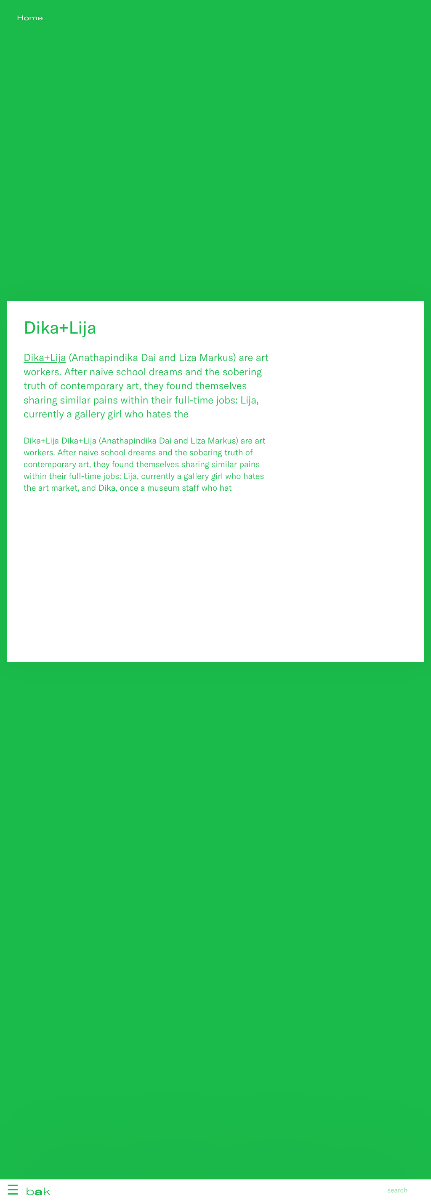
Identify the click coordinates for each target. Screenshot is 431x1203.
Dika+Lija (45, 357)
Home (30, 18)
